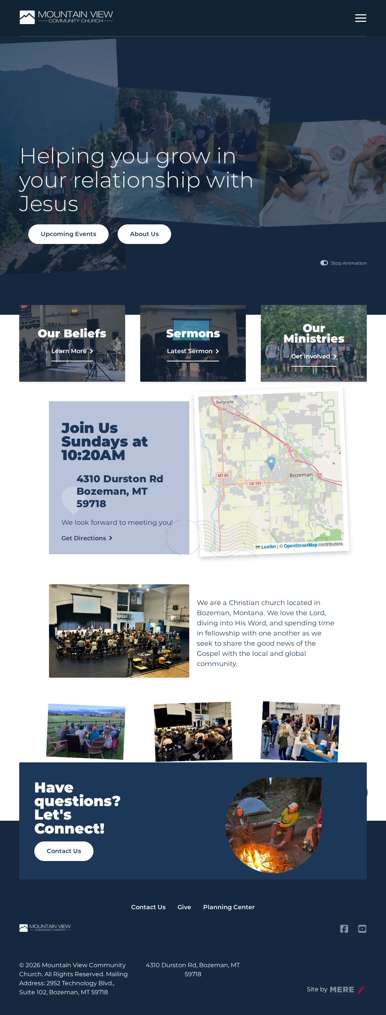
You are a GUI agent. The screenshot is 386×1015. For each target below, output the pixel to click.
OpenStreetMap (301, 545)
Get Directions (83, 538)
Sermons (193, 343)
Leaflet (268, 546)
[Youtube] (362, 928)
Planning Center (229, 907)
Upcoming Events (68, 234)
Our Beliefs (72, 343)
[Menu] (361, 18)
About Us (144, 234)
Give (184, 907)
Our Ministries (314, 343)
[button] (272, 464)
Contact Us (64, 851)
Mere (338, 987)
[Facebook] (344, 928)
